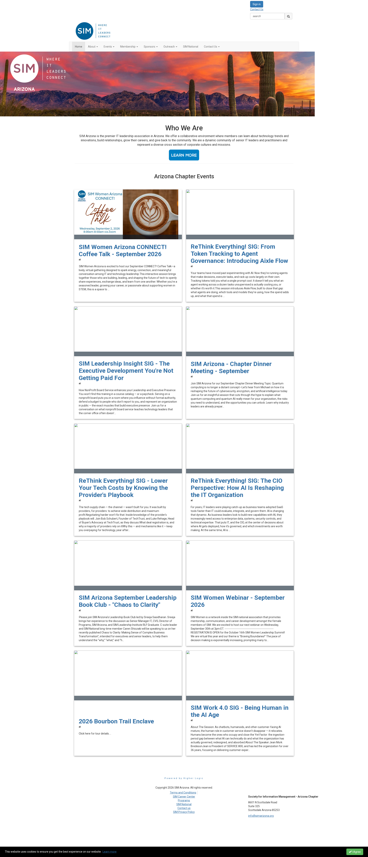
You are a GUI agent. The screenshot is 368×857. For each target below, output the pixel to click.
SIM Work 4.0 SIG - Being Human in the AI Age (239, 711)
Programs (184, 800)
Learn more (110, 851)
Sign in (257, 4)
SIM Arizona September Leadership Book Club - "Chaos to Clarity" (128, 601)
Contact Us (256, 9)
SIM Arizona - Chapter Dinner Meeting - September (231, 367)
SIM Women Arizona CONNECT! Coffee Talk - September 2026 (123, 250)
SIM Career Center (184, 796)
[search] (288, 16)
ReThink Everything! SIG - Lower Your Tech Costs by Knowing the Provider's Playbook (123, 487)
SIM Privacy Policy (184, 811)
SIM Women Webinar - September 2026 (238, 601)
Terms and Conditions (183, 792)
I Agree (356, 851)
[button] (93, 46)
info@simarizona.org (261, 815)
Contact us (184, 808)
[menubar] (184, 792)
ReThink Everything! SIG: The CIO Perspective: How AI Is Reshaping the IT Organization (237, 487)
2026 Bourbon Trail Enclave (116, 721)
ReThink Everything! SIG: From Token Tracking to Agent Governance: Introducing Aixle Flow (239, 253)
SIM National (183, 804)
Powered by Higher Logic (184, 778)
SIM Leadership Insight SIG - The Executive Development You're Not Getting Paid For (126, 370)
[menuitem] (184, 792)
